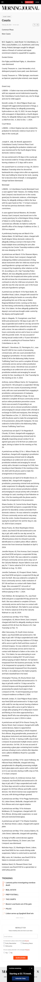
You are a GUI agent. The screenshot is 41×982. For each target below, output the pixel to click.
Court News (7, 16)
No (11, 953)
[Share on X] (38, 24)
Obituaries (8, 946)
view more (20, 918)
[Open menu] (2, 2)
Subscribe (29, 2)
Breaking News (28, 943)
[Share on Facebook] (34, 24)
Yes (6, 953)
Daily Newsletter (10, 943)
